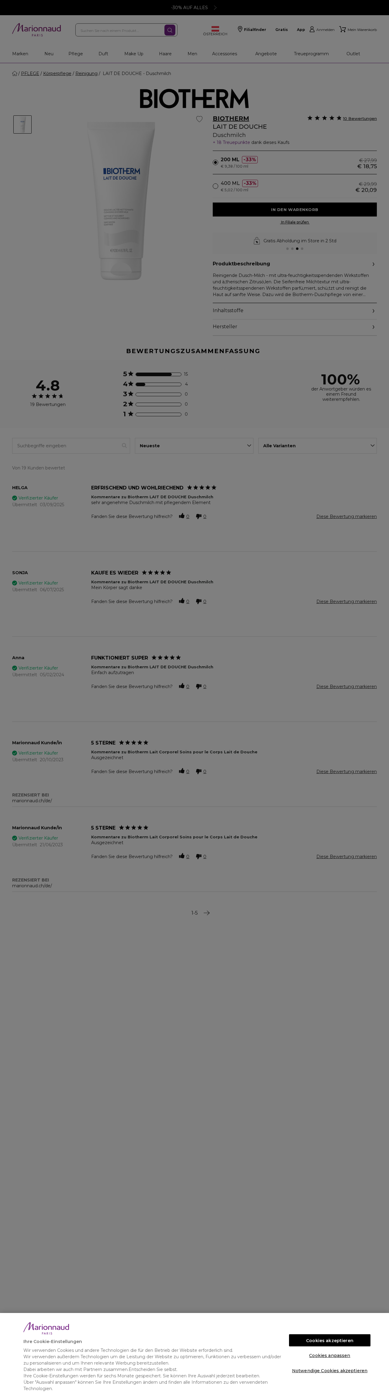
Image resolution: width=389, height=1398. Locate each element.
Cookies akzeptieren (329, 1340)
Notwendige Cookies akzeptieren (329, 1370)
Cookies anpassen (329, 1355)
